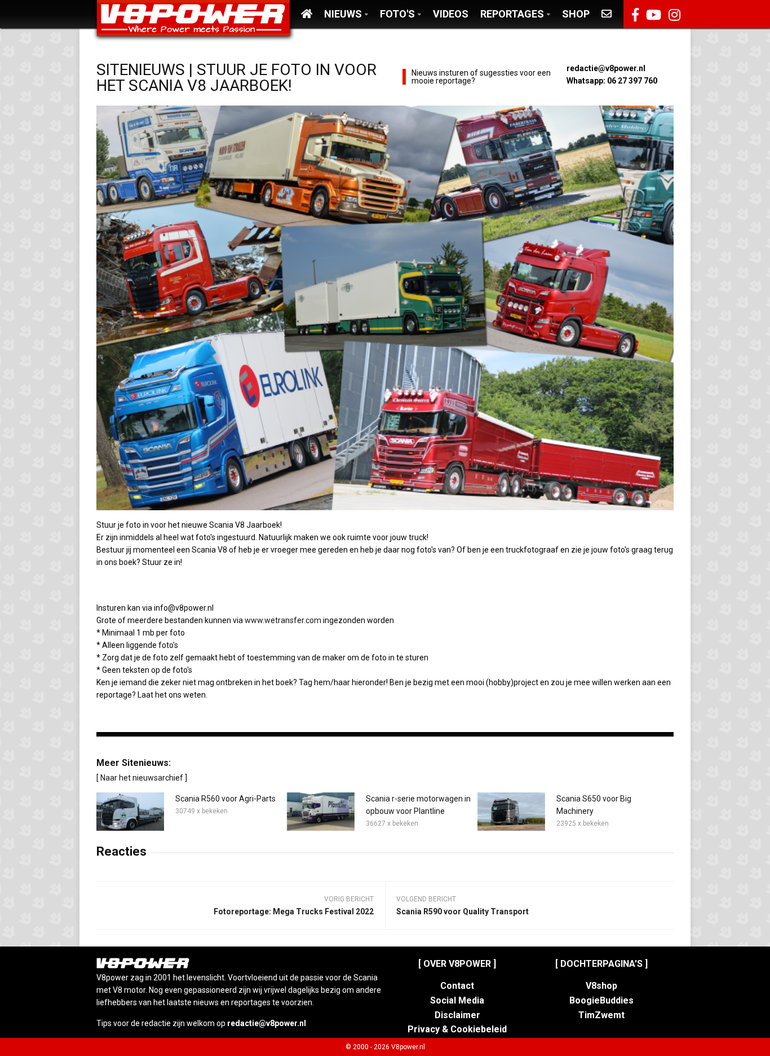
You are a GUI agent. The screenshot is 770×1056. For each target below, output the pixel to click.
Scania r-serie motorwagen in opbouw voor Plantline (418, 805)
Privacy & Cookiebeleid (457, 1029)
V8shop (601, 985)
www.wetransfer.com (283, 620)
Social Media (457, 1000)
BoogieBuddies (601, 1000)
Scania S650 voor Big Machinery (593, 805)
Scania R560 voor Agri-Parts (225, 798)
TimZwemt (601, 1015)
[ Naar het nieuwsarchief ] (141, 777)
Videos (450, 14)
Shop (576, 14)
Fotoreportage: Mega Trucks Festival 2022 (294, 911)
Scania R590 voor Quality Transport (462, 911)
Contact (457, 985)
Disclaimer (457, 1015)
